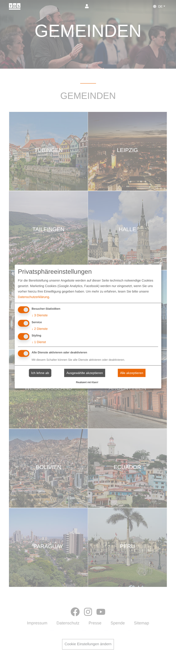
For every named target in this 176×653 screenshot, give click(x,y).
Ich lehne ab (40, 373)
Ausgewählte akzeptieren (84, 373)
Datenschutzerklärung (33, 297)
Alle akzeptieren (131, 373)
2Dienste (40, 329)
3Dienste (40, 315)
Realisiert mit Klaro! (87, 382)
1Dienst (39, 342)
